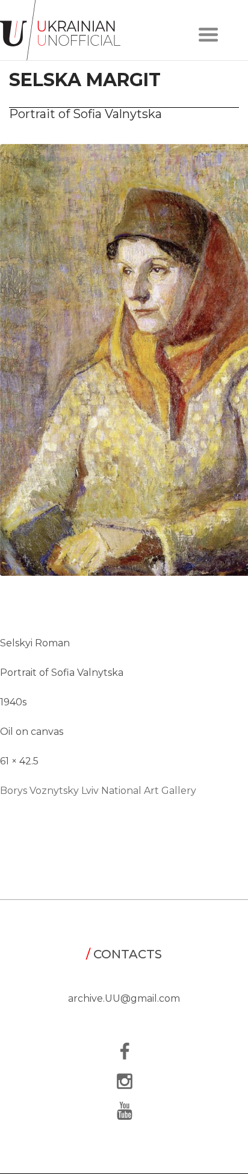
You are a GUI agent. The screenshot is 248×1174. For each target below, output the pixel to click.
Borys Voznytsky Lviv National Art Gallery (98, 790)
